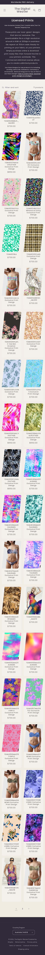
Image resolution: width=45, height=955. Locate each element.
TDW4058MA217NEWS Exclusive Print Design (33, 756)
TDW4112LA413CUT (33, 119)
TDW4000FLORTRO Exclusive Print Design (33, 165)
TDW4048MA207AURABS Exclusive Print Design (33, 574)
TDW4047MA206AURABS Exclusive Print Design (11, 574)
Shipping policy (23, 949)
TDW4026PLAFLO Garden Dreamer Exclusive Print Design (11, 346)
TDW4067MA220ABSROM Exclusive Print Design (33, 891)
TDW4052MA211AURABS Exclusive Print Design (11, 666)
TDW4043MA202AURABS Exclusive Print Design (11, 528)
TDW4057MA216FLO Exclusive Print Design (33, 710)
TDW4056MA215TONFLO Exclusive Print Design (11, 757)
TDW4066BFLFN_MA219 (12, 889)
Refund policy (20, 942)
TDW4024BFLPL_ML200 (33, 299)
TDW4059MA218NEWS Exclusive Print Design (11, 802)
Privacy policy (32, 942)
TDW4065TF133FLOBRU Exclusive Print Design (33, 846)
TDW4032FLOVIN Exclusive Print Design (11, 392)
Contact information (30, 946)
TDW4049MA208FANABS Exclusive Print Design (11, 620)
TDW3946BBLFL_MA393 (11, 122)
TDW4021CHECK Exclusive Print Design (11, 300)
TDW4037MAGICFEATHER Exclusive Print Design (11, 166)
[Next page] (28, 908)
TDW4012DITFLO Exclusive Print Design (11, 210)
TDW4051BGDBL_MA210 (33, 618)
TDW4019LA (11, 254)
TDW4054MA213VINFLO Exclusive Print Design (11, 711)
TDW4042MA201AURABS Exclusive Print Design (33, 482)
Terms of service (15, 946)
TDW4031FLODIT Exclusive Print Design (33, 344)
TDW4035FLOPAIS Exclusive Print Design (33, 392)
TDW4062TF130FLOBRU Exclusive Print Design (11, 846)
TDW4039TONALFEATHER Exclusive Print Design (11, 482)
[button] (4, 10)
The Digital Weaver (21, 939)
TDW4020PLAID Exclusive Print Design (33, 256)
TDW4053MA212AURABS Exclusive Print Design (33, 666)
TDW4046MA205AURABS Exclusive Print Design (33, 528)
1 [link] (16, 909)
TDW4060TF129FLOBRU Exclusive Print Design (33, 802)
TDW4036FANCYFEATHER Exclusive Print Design (11, 436)
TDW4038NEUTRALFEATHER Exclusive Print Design (33, 436)
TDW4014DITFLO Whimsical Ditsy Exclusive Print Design (33, 211)
